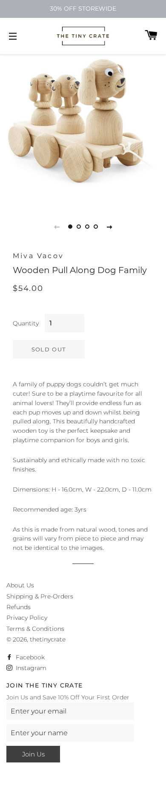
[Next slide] (109, 226)
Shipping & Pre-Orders (39, 596)
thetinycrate (48, 639)
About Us (20, 585)
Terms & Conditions (35, 629)
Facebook (29, 657)
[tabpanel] (83, 123)
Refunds (18, 607)
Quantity (26, 323)
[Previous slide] (56, 226)
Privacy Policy (26, 617)
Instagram (30, 668)
